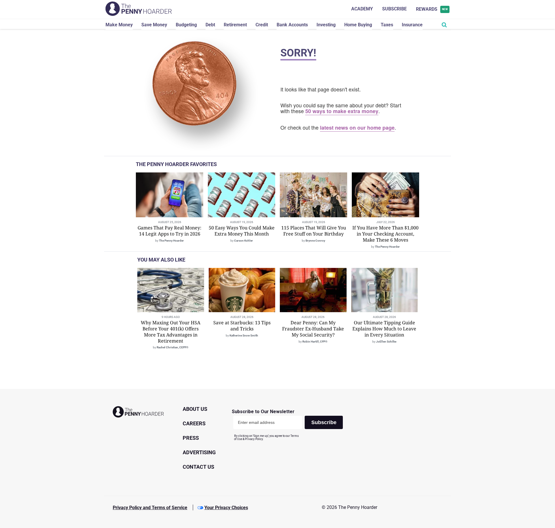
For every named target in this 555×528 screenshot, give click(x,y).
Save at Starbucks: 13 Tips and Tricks (242, 325)
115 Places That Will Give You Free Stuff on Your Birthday (313, 231)
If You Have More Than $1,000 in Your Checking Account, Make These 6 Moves (385, 234)
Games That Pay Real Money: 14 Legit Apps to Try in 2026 (169, 231)
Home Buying (358, 24)
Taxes (387, 24)
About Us (195, 409)
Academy (362, 9)
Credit (262, 24)
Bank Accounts (292, 24)
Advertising (199, 452)
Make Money (119, 24)
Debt (210, 24)
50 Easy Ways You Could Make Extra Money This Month (242, 231)
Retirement (235, 24)
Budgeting (186, 24)
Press (191, 438)
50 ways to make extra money (341, 111)
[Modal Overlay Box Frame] (289, 425)
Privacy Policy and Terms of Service (150, 507)
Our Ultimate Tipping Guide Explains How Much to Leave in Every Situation (384, 328)
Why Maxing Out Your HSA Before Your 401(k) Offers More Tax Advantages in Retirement (170, 331)
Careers (194, 423)
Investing (326, 24)
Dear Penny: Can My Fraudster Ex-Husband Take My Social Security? (313, 328)
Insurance (412, 24)
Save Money (154, 24)
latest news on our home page (357, 127)
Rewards (432, 9)
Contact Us (198, 467)
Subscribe (394, 9)
